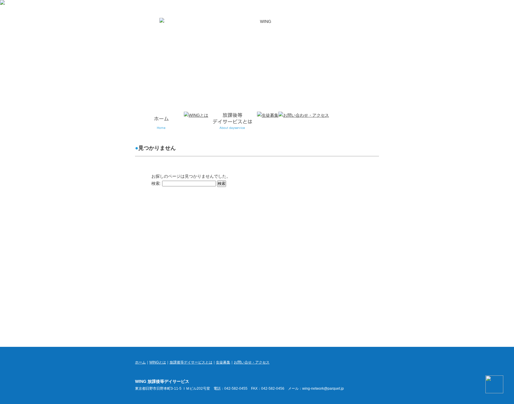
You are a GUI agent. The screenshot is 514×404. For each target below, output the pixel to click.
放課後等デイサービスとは (191, 362)
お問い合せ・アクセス (251, 362)
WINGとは (157, 362)
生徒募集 (223, 362)
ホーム (140, 362)
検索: (156, 183)
